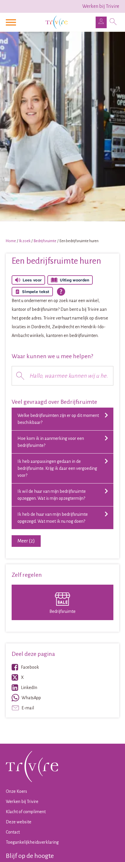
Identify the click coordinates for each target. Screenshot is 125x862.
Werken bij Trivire (100, 6)
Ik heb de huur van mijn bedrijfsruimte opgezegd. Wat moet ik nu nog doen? (52, 518)
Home (11, 241)
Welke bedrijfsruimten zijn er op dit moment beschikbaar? (58, 419)
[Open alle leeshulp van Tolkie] (61, 292)
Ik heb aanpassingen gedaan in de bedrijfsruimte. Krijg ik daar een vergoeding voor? (57, 468)
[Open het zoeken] (113, 22)
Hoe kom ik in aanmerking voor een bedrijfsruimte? (50, 442)
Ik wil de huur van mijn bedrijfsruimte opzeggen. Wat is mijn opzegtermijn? (51, 495)
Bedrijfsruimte (45, 241)
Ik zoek (25, 241)
